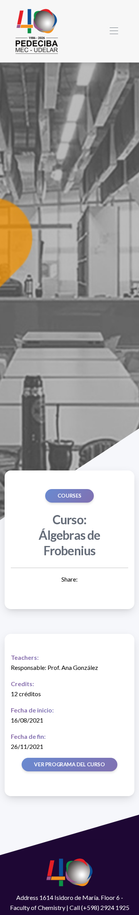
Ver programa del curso (69, 764)
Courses (69, 496)
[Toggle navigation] (114, 31)
